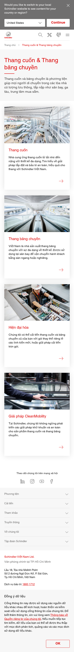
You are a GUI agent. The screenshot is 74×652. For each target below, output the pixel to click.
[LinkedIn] (22, 481)
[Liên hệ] (58, 35)
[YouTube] (41, 481)
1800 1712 (28, 584)
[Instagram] (32, 481)
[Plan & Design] (49, 35)
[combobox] (24, 23)
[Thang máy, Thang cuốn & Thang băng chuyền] (8, 35)
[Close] (68, 5)
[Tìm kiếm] (40, 35)
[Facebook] (51, 481)
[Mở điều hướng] (67, 35)
